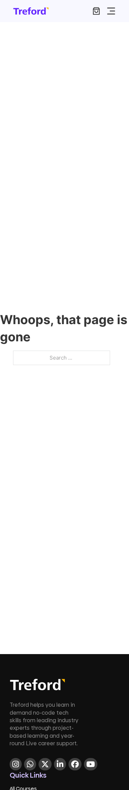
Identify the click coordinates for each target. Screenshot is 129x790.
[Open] (111, 11)
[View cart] (96, 11)
